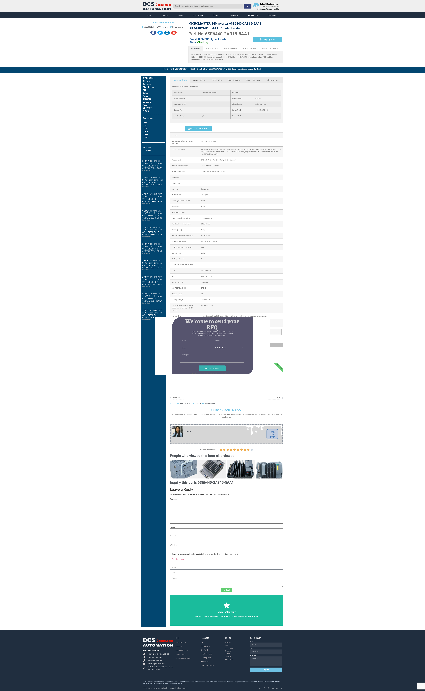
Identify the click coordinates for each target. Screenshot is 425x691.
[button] (153, 33)
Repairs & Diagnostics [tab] (253, 80)
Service (233, 15)
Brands (215, 15)
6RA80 (145, 134)
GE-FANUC (147, 108)
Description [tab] (195, 48)
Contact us (272, 15)
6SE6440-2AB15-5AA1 (152, 27)
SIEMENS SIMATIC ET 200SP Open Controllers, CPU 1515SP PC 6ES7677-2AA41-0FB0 (152, 181)
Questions (253, 655)
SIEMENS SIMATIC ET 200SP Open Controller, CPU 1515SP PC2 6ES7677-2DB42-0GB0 (152, 164)
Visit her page (272, 434)
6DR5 (145, 125)
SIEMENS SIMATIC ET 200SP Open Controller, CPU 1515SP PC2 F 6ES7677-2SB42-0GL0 (152, 231)
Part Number (198, 15)
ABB (144, 90)
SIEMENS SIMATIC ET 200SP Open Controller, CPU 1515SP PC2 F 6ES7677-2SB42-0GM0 (152, 247)
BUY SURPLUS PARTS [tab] (270, 48)
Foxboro (146, 96)
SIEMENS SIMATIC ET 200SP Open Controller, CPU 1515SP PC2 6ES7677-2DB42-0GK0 (152, 314)
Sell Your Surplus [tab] (272, 80)
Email (173, 536)
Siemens (146, 81)
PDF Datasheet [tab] (217, 80)
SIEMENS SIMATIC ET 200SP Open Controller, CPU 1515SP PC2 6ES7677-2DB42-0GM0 (152, 297)
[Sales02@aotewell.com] (256, 5)
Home (149, 15)
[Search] (247, 6)
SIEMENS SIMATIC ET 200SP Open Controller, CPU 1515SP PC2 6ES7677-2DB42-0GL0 (152, 280)
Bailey (145, 93)
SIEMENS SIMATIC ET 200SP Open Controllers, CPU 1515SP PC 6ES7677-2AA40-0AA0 (152, 198)
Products (165, 15)
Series (181, 15)
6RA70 (145, 131)
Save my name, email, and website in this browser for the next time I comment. (205, 554)
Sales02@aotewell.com (269, 4)
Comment (175, 499)
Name (173, 527)
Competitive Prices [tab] (234, 80)
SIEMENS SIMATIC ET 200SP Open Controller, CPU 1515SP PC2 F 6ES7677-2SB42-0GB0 (152, 214)
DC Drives (147, 151)
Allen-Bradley (148, 87)
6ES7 (145, 128)
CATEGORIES (253, 15)
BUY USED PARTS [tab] (230, 48)
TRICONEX (147, 99)
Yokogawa (147, 102)
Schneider (147, 84)
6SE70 (145, 137)
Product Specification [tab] (180, 80)
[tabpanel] (226, 103)
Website (173, 545)
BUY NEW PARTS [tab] (212, 48)
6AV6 (145, 122)
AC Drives (147, 148)
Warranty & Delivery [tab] (199, 80)
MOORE (146, 111)
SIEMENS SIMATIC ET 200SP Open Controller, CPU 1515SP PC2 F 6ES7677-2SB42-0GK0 (152, 264)
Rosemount (147, 105)
